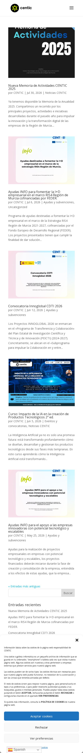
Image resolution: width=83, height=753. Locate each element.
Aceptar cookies (41, 716)
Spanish (19, 749)
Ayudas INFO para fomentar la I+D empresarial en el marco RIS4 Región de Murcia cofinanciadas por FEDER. (38, 195)
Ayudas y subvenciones (59, 202)
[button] (77, 640)
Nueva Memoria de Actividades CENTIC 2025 (37, 87)
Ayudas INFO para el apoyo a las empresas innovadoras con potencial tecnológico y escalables (40, 528)
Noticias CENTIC (56, 93)
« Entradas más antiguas (24, 586)
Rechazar (41, 727)
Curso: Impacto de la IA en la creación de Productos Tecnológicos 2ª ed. (38, 415)
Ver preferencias (41, 738)
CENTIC (18, 93)
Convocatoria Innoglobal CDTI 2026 (35, 306)
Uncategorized (17, 207)
